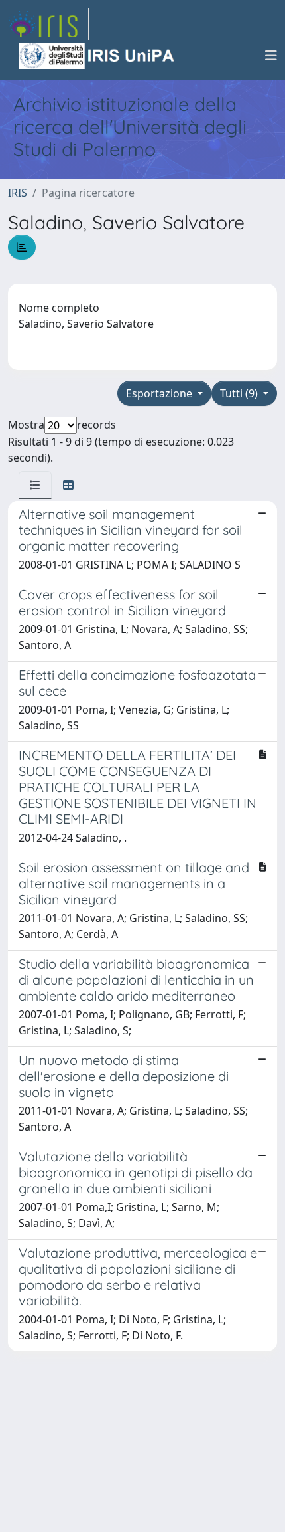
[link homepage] (48, 24)
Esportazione (160, 393)
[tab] (35, 485)
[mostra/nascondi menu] (271, 55)
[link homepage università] (97, 56)
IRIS (17, 192)
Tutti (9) (240, 393)
